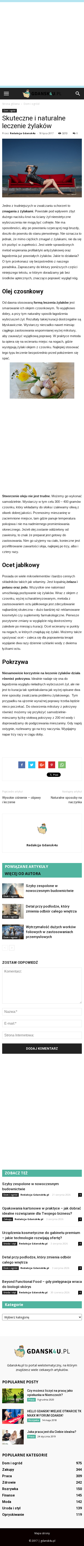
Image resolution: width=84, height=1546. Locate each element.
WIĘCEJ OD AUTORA (23, 873)
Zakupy (7, 1219)
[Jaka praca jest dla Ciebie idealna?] (13, 1437)
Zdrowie (9, 1482)
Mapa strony (42, 1533)
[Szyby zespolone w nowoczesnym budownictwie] (13, 890)
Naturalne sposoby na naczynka (66, 800)
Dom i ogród (9, 110)
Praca (31, 1399)
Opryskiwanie (13, 1515)
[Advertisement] (42, 44)
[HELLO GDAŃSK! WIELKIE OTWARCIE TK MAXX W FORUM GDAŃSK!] (13, 1416)
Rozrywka (33, 1420)
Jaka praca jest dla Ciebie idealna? (51, 1431)
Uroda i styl (9, 1243)
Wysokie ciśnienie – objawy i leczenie (21, 800)
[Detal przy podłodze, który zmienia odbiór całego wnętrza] (13, 911)
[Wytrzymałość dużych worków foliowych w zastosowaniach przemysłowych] (13, 932)
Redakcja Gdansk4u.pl (34, 1194)
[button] (78, 93)
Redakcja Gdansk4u (23, 133)
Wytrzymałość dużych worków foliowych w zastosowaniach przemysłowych (51, 932)
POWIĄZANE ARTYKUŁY (26, 866)
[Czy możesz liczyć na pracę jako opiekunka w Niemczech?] (13, 1395)
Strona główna (11, 104)
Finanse (8, 1495)
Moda (6, 1502)
